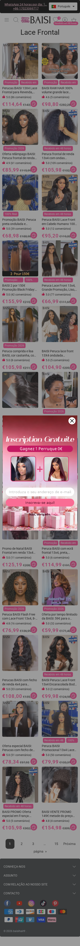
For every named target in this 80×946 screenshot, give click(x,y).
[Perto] (72, 420)
